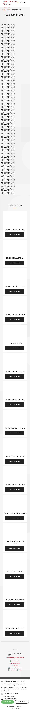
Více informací (4, 690)
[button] (15, 706)
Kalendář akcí (7, 7)
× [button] (28, 680)
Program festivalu (7, 4)
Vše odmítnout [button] (21, 702)
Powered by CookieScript (15, 708)
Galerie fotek (14, 234)
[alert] (15, 694)
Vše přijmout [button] (7, 702)
